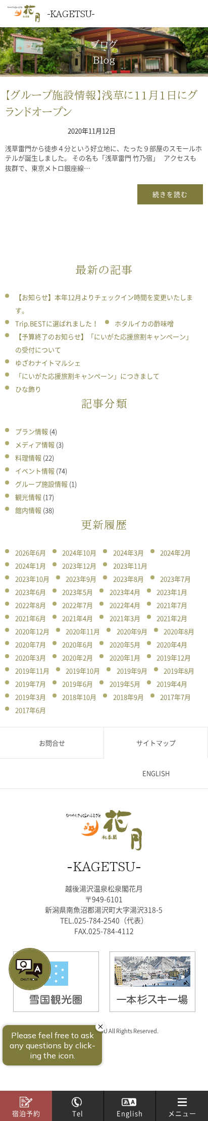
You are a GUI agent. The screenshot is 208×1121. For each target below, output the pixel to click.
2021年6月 (30, 618)
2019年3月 (30, 697)
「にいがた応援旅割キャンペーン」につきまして (87, 376)
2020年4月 (172, 644)
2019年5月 (125, 683)
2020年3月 (30, 657)
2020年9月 (132, 631)
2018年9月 (128, 697)
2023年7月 (175, 578)
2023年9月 (81, 578)
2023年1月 (172, 592)
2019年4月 (172, 683)
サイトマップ (156, 743)
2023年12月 (79, 565)
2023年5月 (77, 592)
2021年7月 (172, 605)
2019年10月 (83, 670)
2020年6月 (77, 644)
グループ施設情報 (41, 484)
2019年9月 (132, 670)
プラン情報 (31, 431)
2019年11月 (32, 670)
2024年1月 (30, 565)
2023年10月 (32, 578)
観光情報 (28, 497)
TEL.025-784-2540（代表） (104, 920)
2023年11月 (130, 565)
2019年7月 (30, 683)
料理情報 (28, 457)
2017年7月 (175, 697)
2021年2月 (172, 618)
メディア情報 (35, 444)
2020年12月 (32, 631)
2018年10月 (79, 697)
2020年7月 (30, 644)
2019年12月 (174, 657)
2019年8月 (179, 670)
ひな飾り (28, 389)
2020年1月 (125, 657)
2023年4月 (125, 592)
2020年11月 (83, 631)
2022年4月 (125, 605)
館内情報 (28, 510)
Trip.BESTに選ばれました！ (56, 323)
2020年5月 (125, 644)
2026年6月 (30, 552)
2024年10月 (79, 552)
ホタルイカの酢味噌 (144, 323)
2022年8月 (30, 605)
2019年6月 (77, 683)
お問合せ (52, 743)
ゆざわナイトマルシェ (48, 362)
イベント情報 (35, 470)
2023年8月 (128, 578)
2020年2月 (77, 657)
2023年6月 (30, 592)
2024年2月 (175, 552)
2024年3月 (128, 552)
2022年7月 (77, 605)
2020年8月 (179, 631)
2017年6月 (30, 710)
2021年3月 (125, 618)
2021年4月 (77, 618)
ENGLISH (156, 773)
